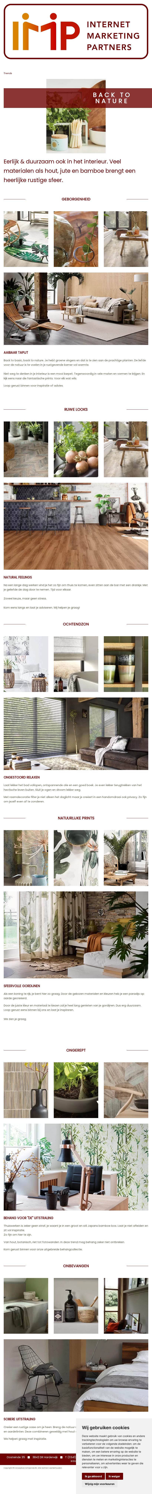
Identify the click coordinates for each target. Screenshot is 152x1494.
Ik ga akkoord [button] (93, 1476)
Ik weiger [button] (114, 1476)
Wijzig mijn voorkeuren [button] (100, 1483)
